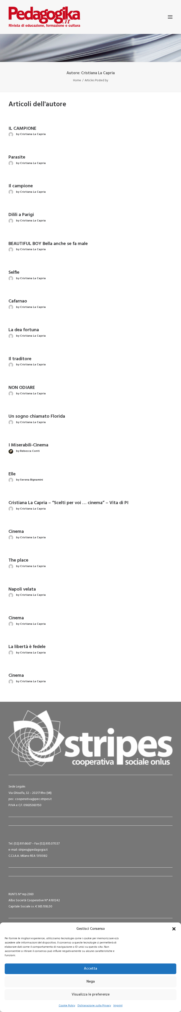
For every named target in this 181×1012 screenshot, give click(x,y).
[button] (174, 928)
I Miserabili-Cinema (28, 445)
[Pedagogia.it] (44, 17)
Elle (12, 474)
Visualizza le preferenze (91, 994)
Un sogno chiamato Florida (36, 416)
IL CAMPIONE (22, 128)
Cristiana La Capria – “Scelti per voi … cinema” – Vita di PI (68, 503)
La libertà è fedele (26, 647)
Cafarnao (17, 301)
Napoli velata (22, 589)
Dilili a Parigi (21, 215)
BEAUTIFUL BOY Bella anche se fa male (48, 244)
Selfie (13, 272)
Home (77, 80)
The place (18, 560)
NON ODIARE (21, 388)
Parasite (16, 157)
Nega (90, 981)
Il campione (20, 186)
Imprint (118, 1005)
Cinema (16, 531)
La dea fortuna (23, 330)
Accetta (90, 968)
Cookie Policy (67, 1005)
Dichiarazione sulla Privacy (94, 1005)
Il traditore (19, 359)
